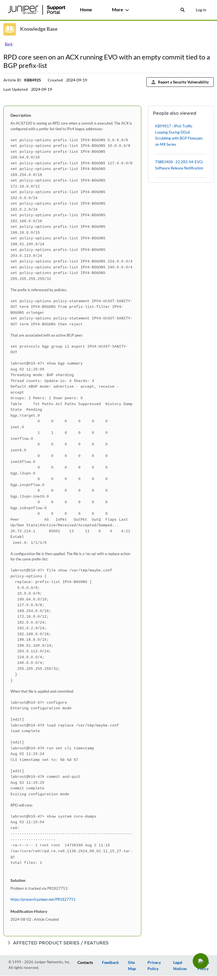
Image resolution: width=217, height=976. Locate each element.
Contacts (85, 962)
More (117, 9)
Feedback (110, 962)
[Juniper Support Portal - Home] (36, 10)
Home (86, 9)
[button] (201, 961)
